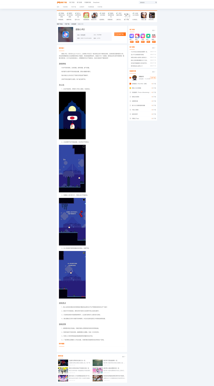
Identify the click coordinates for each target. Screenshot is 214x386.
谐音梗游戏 (86, 19)
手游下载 (73, 7)
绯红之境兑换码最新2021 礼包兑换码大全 (140, 60)
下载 (132, 41)
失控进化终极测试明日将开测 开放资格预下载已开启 (114, 376)
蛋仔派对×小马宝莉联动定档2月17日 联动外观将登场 (80, 376)
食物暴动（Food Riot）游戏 (139, 83)
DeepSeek (96, 2)
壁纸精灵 (137, 39)
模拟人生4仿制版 (136, 88)
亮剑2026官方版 (95, 19)
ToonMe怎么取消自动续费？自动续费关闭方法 (140, 51)
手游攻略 (65, 7)
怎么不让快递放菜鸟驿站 (137, 54)
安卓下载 (120, 34)
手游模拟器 (91, 7)
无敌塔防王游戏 (103, 19)
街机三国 (143, 19)
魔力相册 (132, 39)
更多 (123, 356)
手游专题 (99, 7)
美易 (143, 39)
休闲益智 (73, 24)
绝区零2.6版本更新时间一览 (111, 368)
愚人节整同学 (127, 19)
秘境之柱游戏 (135, 96)
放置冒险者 (135, 101)
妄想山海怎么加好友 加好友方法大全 (140, 57)
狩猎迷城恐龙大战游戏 (62, 19)
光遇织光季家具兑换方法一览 (77, 360)
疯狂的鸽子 (135, 114)
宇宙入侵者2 (135, 109)
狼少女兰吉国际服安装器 (138, 105)
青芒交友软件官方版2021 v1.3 (148, 39)
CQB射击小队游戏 (136, 19)
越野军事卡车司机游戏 (70, 19)
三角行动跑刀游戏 (119, 19)
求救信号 (141, 76)
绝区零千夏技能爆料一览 (110, 360)
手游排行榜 (87, 2)
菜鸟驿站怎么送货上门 (137, 66)
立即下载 (153, 77)
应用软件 (82, 7)
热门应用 (79, 2)
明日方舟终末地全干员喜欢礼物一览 (79, 368)
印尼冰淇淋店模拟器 (152, 19)
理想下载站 (60, 24)
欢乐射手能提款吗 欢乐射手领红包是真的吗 (140, 63)
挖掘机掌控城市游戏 (111, 19)
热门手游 (71, 2)
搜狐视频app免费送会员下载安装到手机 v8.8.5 (154, 39)
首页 (58, 7)
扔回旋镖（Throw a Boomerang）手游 (142, 92)
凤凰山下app (135, 118)
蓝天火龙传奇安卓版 (78, 19)
